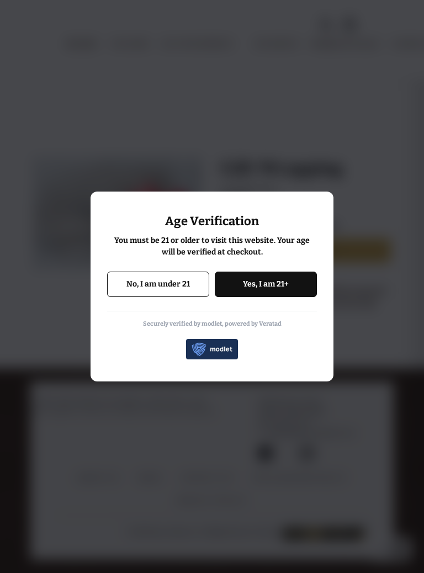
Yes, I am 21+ (266, 284)
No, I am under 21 (158, 284)
